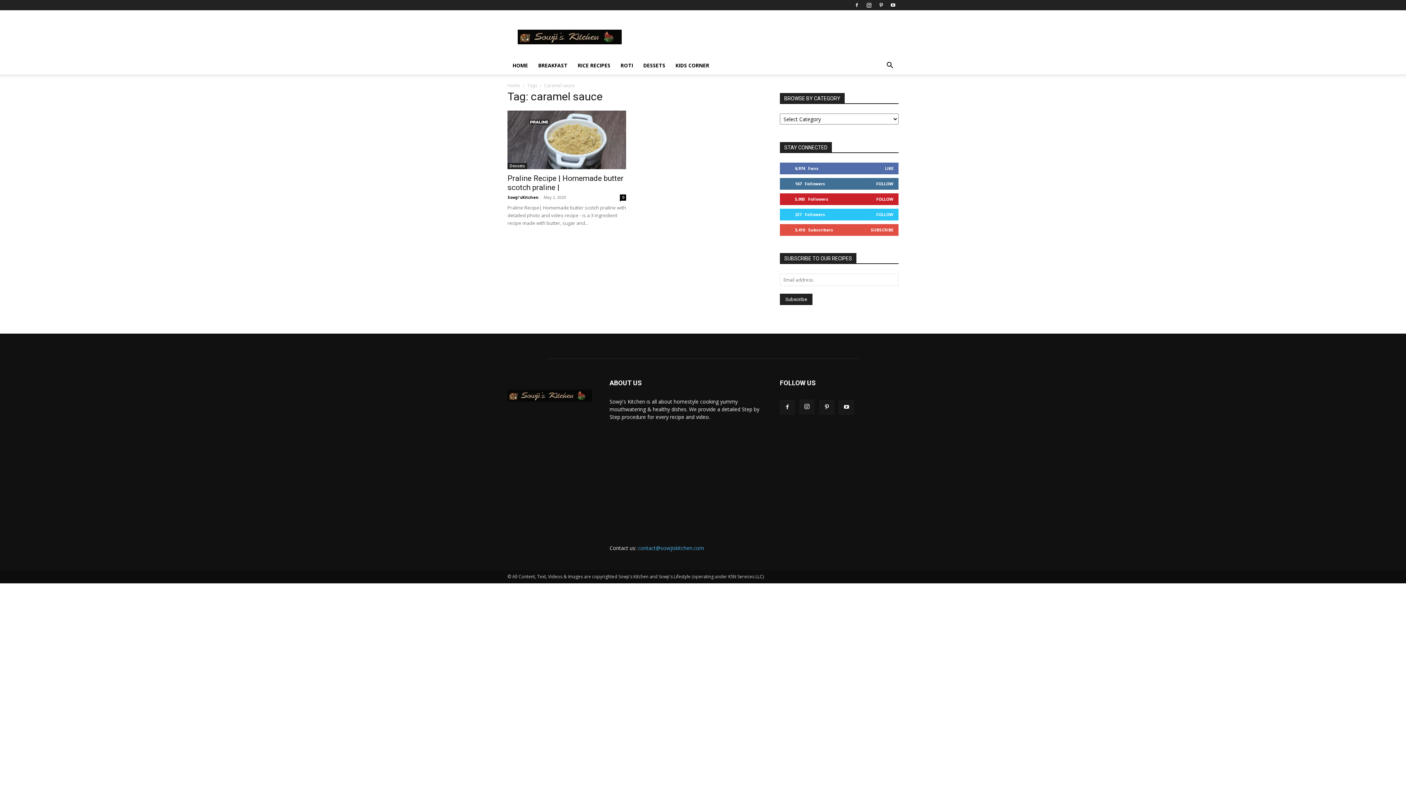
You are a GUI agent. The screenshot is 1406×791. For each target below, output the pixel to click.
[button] (890, 66)
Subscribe (882, 230)
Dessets (654, 65)
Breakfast (553, 65)
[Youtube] (893, 5)
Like (889, 168)
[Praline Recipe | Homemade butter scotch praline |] (566, 140)
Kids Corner (692, 65)
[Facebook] (856, 5)
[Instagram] (868, 5)
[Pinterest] (880, 5)
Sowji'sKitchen (523, 197)
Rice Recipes (594, 65)
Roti (627, 65)
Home (520, 65)
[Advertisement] (686, 475)
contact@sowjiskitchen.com (671, 548)
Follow (884, 183)
